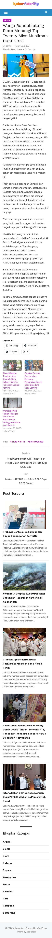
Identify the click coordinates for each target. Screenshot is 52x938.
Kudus (6, 884)
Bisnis (6, 849)
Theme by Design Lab (27, 932)
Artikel (7, 841)
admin (9, 46)
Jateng (7, 863)
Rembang (8, 905)
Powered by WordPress (36, 928)
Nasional (8, 891)
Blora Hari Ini (18, 441)
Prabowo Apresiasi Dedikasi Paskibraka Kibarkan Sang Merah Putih (22, 663)
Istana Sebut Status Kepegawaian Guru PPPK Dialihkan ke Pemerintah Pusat (24, 797)
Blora (7, 20)
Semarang (9, 912)
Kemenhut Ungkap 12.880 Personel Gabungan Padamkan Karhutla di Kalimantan (24, 597)
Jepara (7, 870)
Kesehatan (9, 877)
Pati (5, 898)
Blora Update (36, 441)
